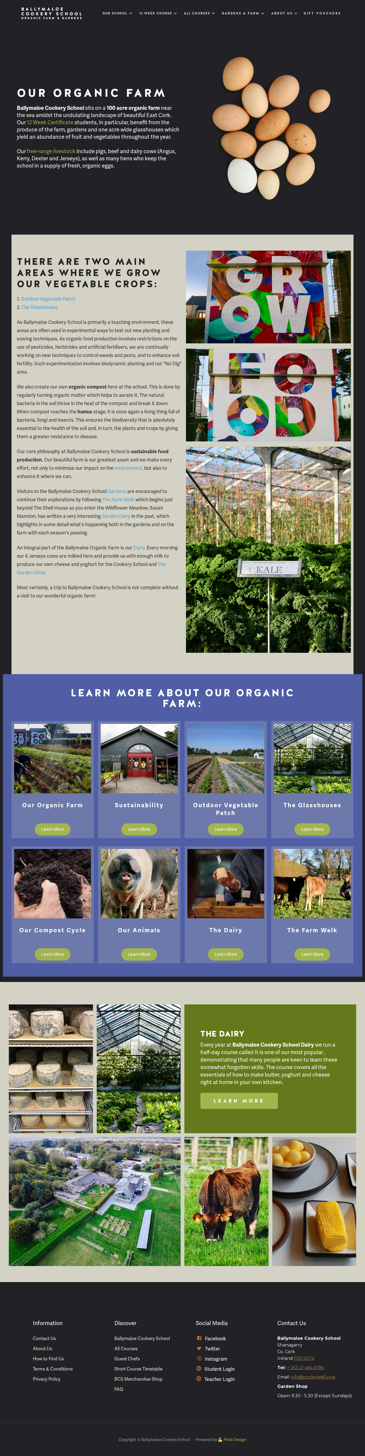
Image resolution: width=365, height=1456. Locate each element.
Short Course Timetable (138, 1369)
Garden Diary (116, 516)
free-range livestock (51, 151)
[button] (117, 13)
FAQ (118, 1389)
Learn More (52, 829)
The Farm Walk (118, 500)
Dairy (139, 548)
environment (128, 468)
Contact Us (44, 1338)
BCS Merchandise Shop (138, 1379)
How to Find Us (48, 1359)
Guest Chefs (127, 1359)
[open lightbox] (51, 1068)
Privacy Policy (46, 1379)
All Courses (126, 1349)
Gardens (117, 491)
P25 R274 (304, 1358)
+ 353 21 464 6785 (305, 1367)
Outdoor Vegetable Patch (48, 299)
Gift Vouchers (322, 13)
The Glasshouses (39, 307)
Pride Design (235, 1439)
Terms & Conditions (53, 1369)
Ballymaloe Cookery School (142, 1338)
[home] (51, 13)
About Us (42, 1349)
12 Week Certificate (50, 122)
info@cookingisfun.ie (313, 1377)
